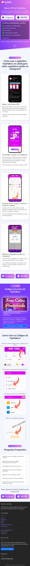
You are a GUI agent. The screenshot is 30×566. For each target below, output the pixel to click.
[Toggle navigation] (27, 2)
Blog (2, 522)
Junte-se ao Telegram (7, 549)
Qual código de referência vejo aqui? (11, 466)
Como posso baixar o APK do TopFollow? (12, 478)
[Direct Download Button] (22, 17)
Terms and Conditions (6, 530)
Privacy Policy (4, 531)
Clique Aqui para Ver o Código (15, 326)
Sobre (2, 521)
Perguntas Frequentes (6, 524)
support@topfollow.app (7, 558)
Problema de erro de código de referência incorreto (13, 457)
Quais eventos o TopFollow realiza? (11, 474)
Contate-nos (4, 526)
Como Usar (4, 519)
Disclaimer (3, 533)
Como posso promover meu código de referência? (12, 470)
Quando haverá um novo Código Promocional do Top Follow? (10, 462)
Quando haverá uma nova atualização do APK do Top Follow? (13, 482)
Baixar (2, 518)
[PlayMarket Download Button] (7, 17)
